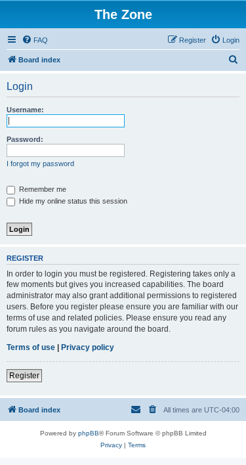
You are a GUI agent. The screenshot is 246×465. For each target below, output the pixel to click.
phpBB (88, 433)
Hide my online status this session (72, 201)
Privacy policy (87, 347)
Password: (25, 139)
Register (24, 375)
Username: (25, 110)
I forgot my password (40, 163)
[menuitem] (35, 40)
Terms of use (31, 347)
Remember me (41, 189)
